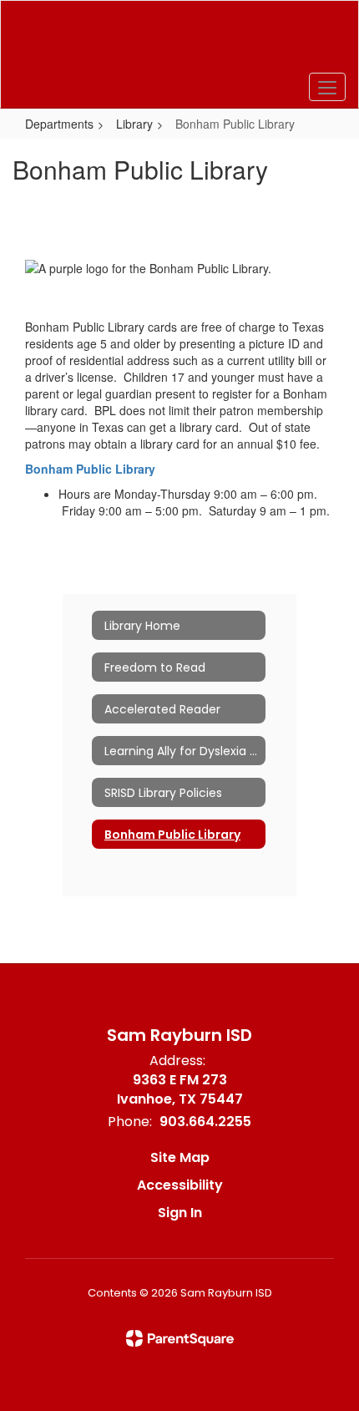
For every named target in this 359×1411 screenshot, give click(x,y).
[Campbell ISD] (180, 42)
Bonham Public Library (90, 468)
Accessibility (180, 1185)
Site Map (180, 1157)
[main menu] (327, 87)
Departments (59, 123)
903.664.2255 (205, 1121)
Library (134, 123)
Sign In (180, 1212)
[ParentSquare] (180, 1338)
